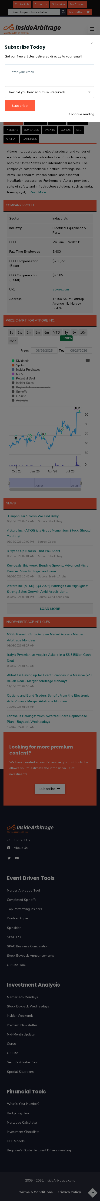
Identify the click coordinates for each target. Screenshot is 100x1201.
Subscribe (20, 105)
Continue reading (81, 114)
